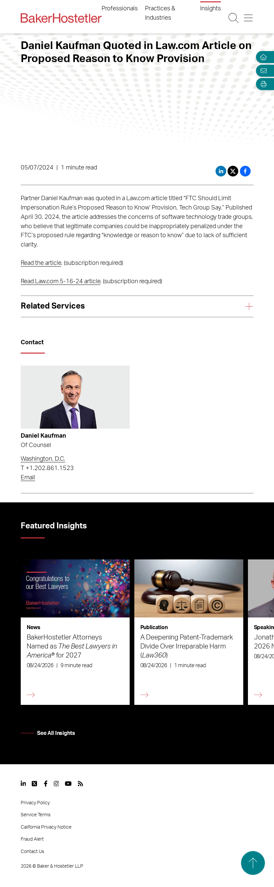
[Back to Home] (61, 18)
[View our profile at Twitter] (35, 784)
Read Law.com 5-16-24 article (60, 282)
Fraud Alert (32, 839)
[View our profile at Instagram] (56, 784)
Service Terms (35, 815)
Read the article (41, 263)
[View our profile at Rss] (80, 784)
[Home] (262, 57)
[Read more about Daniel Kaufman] (75, 397)
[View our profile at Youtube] (68, 784)
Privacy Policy (35, 803)
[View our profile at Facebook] (45, 784)
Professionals (120, 9)
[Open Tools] (262, 84)
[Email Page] (262, 70)
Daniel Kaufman (43, 436)
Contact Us (32, 851)
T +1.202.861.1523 (47, 468)
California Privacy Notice (46, 827)
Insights (210, 9)
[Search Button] (234, 18)
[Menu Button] (248, 18)
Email (28, 478)
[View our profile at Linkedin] (23, 784)
